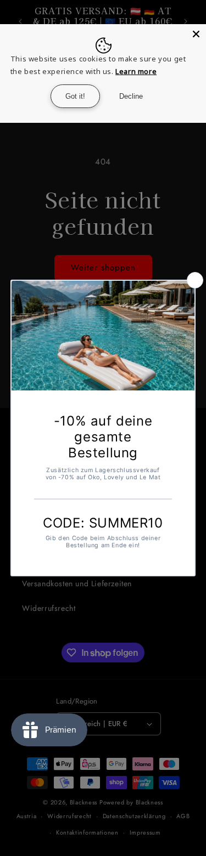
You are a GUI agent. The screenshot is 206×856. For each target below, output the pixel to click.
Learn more (136, 71)
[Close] (196, 34)
